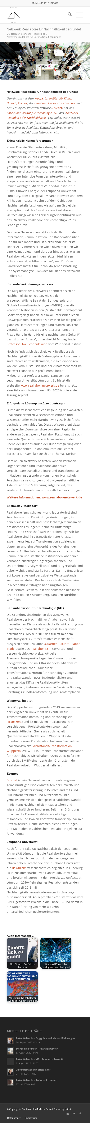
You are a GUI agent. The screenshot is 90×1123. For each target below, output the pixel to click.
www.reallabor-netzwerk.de (40, 385)
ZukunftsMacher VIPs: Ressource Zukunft (39, 1059)
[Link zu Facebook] (80, 1113)
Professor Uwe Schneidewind (27, 344)
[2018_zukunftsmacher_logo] (37, 15)
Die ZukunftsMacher (33, 1109)
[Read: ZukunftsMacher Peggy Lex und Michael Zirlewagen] (10, 1040)
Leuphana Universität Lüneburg (55, 103)
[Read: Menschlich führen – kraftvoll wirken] (10, 1051)
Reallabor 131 (40, 649)
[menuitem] (68, 15)
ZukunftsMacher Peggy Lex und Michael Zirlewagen (45, 1038)
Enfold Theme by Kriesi (58, 1109)
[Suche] (68, 15)
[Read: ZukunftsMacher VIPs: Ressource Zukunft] (10, 1061)
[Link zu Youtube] (74, 1113)
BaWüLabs (19, 868)
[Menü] (77, 15)
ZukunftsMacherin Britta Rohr (33, 1069)
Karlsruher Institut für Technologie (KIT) (32, 113)
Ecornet (57, 108)
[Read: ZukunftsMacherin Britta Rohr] (10, 1072)
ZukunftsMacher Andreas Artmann (36, 1080)
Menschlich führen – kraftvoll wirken (37, 1048)
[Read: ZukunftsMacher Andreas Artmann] (10, 1082)
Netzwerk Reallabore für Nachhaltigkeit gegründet (44, 29)
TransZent (15, 722)
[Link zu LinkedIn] (67, 1113)
